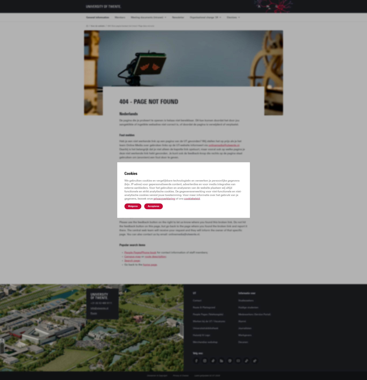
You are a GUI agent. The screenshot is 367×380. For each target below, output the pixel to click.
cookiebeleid (192, 198)
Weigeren (133, 206)
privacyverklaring (164, 198)
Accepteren (153, 206)
